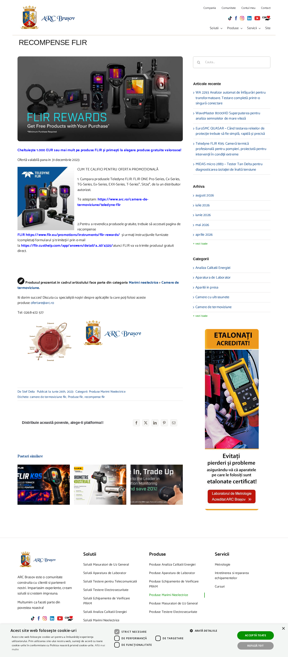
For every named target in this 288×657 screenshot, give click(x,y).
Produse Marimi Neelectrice (107, 391)
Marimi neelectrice (144, 283)
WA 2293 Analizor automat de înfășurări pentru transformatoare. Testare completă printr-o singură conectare (231, 98)
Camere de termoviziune (213, 307)
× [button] (283, 628)
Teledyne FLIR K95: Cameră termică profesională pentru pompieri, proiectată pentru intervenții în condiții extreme (44, 469)
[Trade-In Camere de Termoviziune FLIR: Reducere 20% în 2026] (157, 485)
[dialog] (144, 640)
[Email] (173, 422)
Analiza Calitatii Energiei (212, 268)
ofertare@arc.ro (42, 303)
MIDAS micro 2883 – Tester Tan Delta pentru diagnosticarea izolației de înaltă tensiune (229, 167)
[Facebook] (136, 422)
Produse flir (75, 397)
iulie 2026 (202, 205)
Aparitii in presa (206, 287)
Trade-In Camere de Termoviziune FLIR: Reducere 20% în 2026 (157, 476)
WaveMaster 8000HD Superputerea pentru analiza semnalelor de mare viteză (228, 116)
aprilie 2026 (204, 235)
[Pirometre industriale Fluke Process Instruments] (100, 485)
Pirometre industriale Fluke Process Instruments (100, 476)
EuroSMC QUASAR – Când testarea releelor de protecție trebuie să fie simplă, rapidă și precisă (230, 131)
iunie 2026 (203, 215)
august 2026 (204, 195)
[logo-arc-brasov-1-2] (47, 7)
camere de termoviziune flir (48, 397)
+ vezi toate (200, 243)
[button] (20, 485)
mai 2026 (202, 225)
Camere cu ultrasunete (212, 297)
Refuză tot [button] (255, 645)
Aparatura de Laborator (213, 277)
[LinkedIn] (155, 422)
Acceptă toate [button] (255, 635)
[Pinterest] (164, 422)
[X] (145, 422)
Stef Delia (28, 391)
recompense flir (95, 397)
